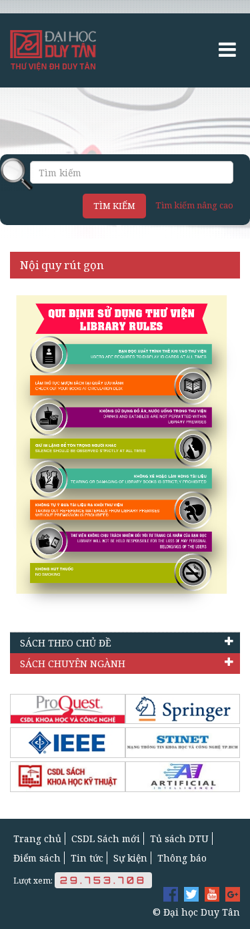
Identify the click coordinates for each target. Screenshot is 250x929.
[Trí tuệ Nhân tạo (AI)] (183, 776)
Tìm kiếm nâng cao (194, 205)
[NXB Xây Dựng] (68, 776)
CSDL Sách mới (105, 838)
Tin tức (87, 858)
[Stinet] (183, 742)
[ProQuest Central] (68, 709)
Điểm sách (37, 858)
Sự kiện (130, 858)
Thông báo (182, 858)
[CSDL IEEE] (68, 742)
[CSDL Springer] (183, 709)
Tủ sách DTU (179, 838)
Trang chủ (37, 838)
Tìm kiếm (114, 206)
